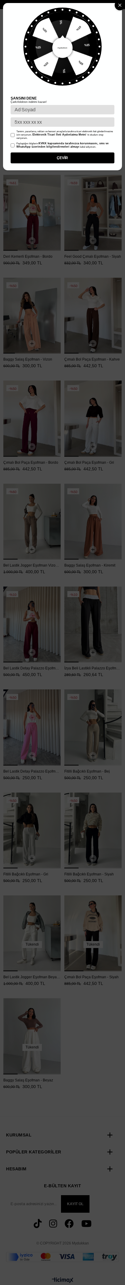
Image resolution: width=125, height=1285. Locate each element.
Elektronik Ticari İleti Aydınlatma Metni (59, 134)
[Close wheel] (120, 5)
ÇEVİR (62, 158)
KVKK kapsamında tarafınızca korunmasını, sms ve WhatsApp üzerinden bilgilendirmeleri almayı (62, 145)
